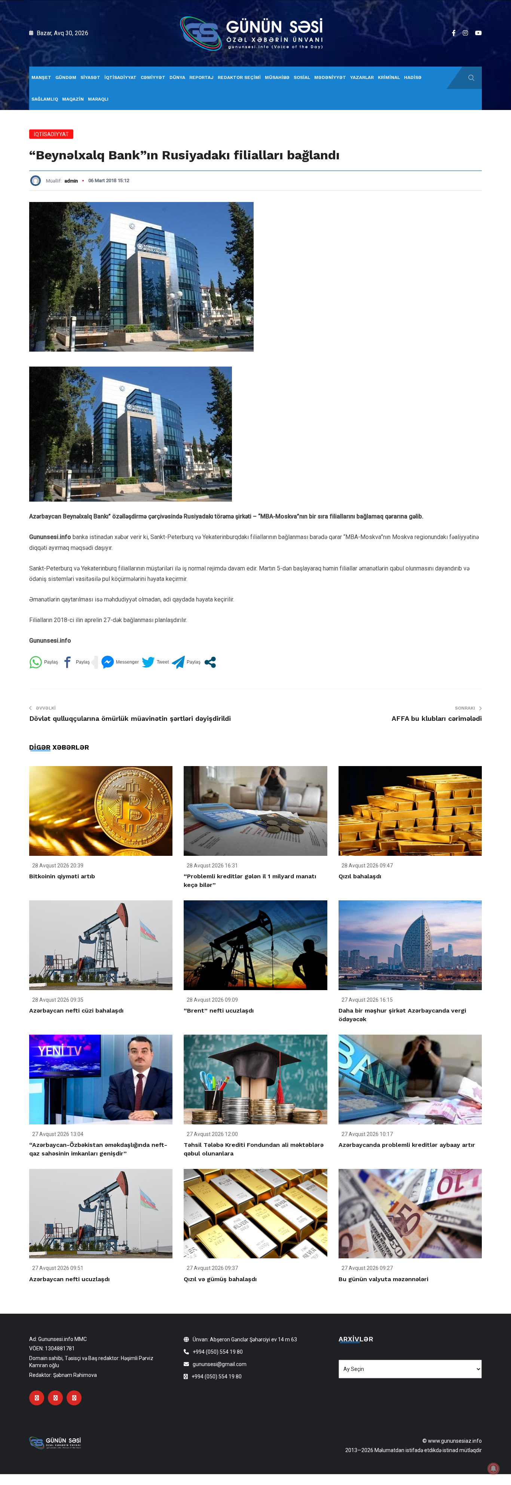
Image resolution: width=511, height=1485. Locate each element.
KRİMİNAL (389, 77)
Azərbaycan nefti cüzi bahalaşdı (76, 1010)
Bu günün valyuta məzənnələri (383, 1279)
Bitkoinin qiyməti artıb (62, 876)
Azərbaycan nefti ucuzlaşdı (69, 1279)
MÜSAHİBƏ (277, 77)
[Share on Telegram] (186, 662)
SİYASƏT (90, 77)
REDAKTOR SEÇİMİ (239, 77)
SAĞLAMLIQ (44, 99)
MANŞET (41, 77)
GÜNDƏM (65, 77)
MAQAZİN (73, 99)
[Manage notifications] (493, 1469)
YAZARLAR (362, 77)
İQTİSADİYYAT (120, 77)
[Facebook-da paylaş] (75, 662)
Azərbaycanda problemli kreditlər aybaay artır (407, 1144)
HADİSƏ (413, 77)
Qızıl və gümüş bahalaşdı (220, 1279)
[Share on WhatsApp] (43, 662)
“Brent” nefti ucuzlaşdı (219, 1010)
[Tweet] (155, 662)
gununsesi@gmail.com (220, 1364)
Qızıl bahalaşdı (360, 876)
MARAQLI (98, 99)
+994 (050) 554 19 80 (218, 1352)
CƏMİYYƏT (153, 77)
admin (71, 181)
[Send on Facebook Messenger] (120, 662)
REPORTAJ (201, 77)
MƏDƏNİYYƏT (330, 77)
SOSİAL (302, 77)
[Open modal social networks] (210, 662)
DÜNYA (177, 77)
